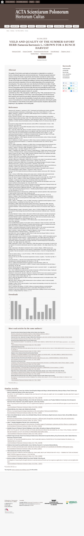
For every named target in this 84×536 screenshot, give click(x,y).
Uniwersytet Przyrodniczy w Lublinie (35, 502)
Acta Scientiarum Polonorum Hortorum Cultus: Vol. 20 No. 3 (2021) (24, 448)
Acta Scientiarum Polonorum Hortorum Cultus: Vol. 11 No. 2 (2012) (25, 369)
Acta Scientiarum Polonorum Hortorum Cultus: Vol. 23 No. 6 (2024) (25, 407)
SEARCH (76, 26)
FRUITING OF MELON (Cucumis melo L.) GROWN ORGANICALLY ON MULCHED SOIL (50, 357)
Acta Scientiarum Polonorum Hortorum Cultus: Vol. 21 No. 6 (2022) (25, 364)
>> (17, 382)
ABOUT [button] (49, 26)
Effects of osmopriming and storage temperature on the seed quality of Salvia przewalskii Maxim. (32, 411)
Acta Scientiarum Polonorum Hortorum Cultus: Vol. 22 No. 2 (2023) (24, 426)
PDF (42, 57)
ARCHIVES (31, 26)
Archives (12, 30)
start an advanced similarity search (21, 469)
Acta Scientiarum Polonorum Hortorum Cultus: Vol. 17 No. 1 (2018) (26, 380)
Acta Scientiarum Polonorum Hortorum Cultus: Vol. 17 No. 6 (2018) (26, 345)
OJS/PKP (32, 505)
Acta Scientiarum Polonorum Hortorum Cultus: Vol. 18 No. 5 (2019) (25, 338)
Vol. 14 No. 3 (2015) (20, 30)
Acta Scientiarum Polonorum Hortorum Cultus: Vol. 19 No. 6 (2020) (25, 456)
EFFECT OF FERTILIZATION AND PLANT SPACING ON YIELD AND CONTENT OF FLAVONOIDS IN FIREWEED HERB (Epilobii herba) (40, 446)
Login (37, 1)
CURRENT (23, 26)
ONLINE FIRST (14, 26)
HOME (7, 26)
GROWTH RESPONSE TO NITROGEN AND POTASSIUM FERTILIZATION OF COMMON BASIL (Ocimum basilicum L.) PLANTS (37, 367)
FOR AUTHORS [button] (40, 26)
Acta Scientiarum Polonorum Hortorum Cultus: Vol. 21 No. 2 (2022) (25, 335)
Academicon (37, 503)
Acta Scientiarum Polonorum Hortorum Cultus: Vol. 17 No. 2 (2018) (25, 373)
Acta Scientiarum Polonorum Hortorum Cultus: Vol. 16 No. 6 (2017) (25, 433)
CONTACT (68, 26)
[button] (66, 83)
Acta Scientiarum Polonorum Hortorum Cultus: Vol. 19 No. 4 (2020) (25, 359)
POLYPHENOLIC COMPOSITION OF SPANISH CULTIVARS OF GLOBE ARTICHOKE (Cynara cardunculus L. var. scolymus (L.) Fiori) (38, 372)
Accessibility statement (22, 1)
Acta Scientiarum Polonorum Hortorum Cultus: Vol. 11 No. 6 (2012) (25, 356)
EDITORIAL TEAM (59, 26)
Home (8, 30)
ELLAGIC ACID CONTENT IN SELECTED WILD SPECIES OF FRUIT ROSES (56, 337)
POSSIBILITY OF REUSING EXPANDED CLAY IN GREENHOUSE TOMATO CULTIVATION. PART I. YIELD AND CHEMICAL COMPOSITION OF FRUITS (41, 354)
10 (13, 466)
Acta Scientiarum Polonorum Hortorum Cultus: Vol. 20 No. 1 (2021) (24, 420)
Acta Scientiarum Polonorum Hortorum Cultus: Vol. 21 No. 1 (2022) (24, 412)
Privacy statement (10, 1)
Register (32, 1)
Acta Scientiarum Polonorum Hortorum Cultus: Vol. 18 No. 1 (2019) (26, 351)
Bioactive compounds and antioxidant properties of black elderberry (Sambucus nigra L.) (30, 333)
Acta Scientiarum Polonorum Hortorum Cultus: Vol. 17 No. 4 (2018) (25, 397)
